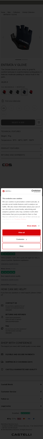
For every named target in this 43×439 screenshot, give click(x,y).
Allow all (21, 232)
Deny (21, 246)
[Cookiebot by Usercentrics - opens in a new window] (31, 191)
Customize (20, 239)
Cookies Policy (20, 219)
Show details (32, 226)
